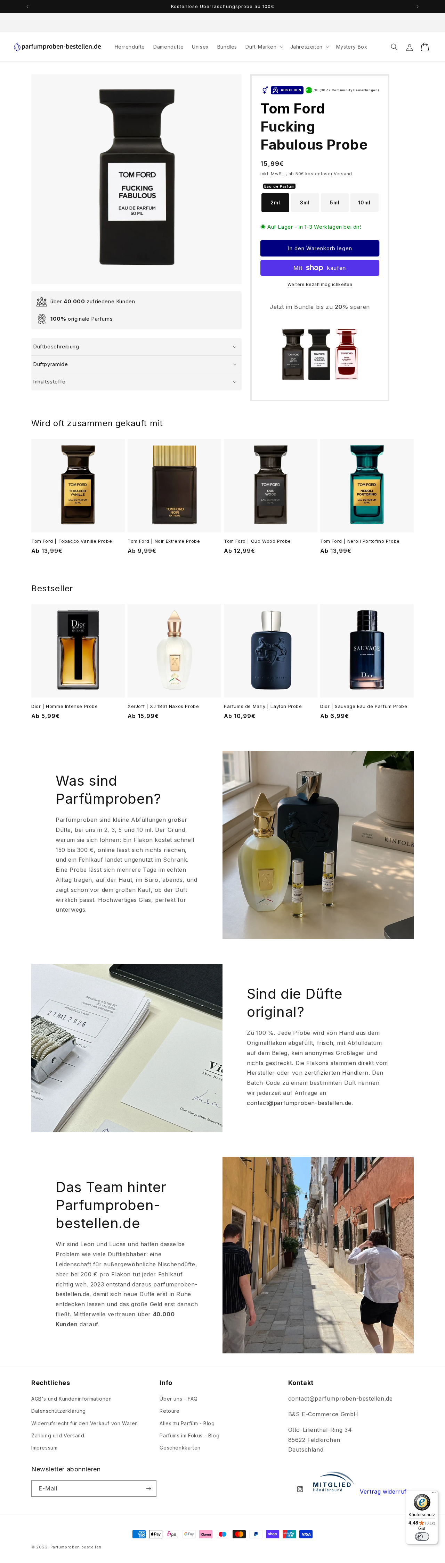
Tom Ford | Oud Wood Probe (257, 541)
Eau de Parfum (279, 186)
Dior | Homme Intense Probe (64, 706)
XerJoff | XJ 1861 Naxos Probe (163, 706)
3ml (305, 202)
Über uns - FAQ (178, 1399)
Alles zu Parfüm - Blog (187, 1423)
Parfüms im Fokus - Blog (189, 1435)
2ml (275, 202)
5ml (335, 202)
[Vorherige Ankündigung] (27, 6)
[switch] (422, 1536)
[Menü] (434, 1494)
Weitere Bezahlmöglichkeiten (320, 284)
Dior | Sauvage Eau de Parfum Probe (363, 706)
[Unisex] (264, 90)
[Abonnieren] (148, 1488)
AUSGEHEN (291, 90)
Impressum (44, 1448)
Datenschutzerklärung (58, 1411)
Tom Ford (292, 108)
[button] (263, 47)
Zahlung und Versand (57, 1435)
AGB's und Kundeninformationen (71, 1399)
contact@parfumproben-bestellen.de (299, 1102)
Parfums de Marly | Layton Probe (263, 706)
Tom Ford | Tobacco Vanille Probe (71, 541)
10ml (364, 202)
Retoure (169, 1411)
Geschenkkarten (180, 1448)
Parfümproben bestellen (76, 1547)
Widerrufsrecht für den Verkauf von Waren (84, 1423)
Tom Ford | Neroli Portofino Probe (360, 541)
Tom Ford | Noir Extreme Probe (164, 541)
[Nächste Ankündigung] (417, 6)
